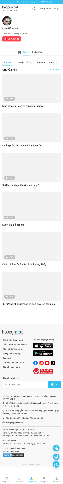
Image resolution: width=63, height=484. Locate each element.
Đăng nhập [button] (45, 8)
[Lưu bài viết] (57, 99)
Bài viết (26, 52)
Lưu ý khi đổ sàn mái (13, 224)
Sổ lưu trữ (37, 52)
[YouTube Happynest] (47, 363)
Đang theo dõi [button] (21, 34)
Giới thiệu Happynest (13, 340)
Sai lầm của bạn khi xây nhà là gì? (20, 185)
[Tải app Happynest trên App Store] (43, 345)
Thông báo (44, 482)
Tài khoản (56, 482)
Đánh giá (7, 358)
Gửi (56, 384)
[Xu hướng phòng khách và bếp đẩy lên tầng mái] (31, 286)
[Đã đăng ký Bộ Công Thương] (43, 371)
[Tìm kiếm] (33, 8)
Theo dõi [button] (7, 34)
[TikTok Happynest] (53, 363)
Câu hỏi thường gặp (12, 349)
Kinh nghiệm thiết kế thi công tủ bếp (22, 106)
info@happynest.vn (14, 423)
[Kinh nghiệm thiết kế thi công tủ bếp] (31, 88)
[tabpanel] (31, 192)
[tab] (7, 62)
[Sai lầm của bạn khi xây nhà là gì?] (31, 167)
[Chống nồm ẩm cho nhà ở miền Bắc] (31, 127)
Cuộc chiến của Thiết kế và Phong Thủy (24, 264)
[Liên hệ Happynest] (56, 464)
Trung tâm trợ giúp (12, 354)
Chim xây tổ (13, 39)
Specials (19, 482)
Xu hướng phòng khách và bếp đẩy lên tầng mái (28, 304)
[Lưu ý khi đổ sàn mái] (31, 206)
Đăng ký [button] (57, 8)
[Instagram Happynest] (41, 363)
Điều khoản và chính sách (15, 345)
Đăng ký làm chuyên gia (14, 362)
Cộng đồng (6, 482)
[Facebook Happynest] (35, 363)
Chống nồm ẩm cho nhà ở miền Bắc (21, 145)
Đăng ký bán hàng (11, 367)
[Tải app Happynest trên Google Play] (43, 353)
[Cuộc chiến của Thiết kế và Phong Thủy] (31, 246)
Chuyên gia (31, 482)
